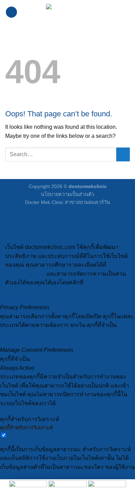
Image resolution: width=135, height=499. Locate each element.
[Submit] (123, 154)
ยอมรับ (28, 299)
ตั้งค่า (91, 282)
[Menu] (11, 12)
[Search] (127, 12)
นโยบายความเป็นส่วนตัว (67, 194)
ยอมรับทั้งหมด (17, 341)
